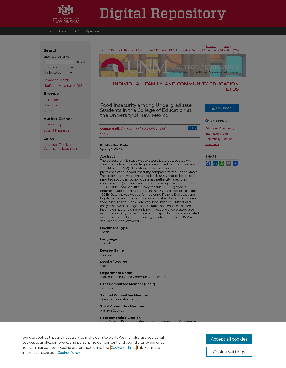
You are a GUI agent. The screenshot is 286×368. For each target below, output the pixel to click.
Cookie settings (123, 348)
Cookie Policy (69, 353)
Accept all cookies (229, 339)
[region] (143, 345)
